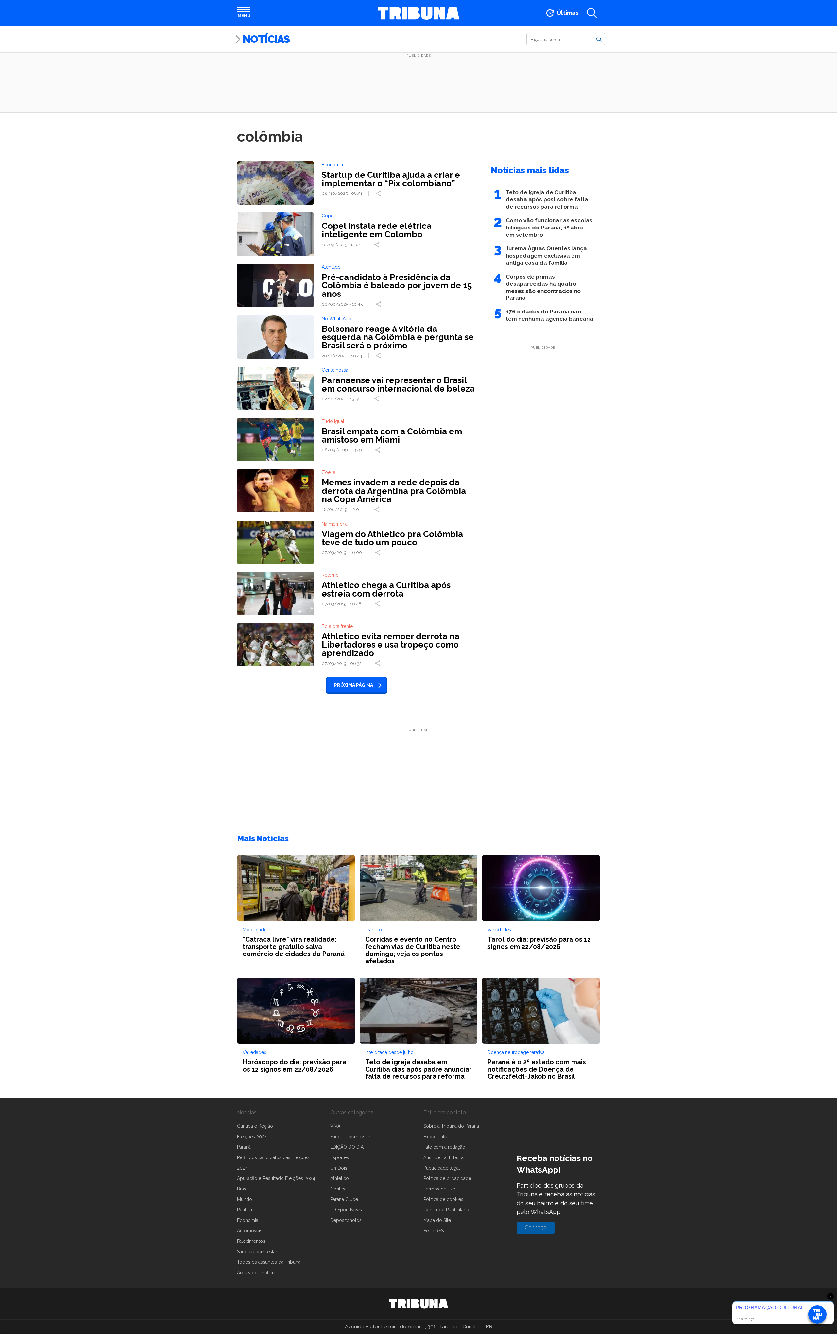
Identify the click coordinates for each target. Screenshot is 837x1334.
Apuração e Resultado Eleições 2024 (276, 1178)
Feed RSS (433, 1230)
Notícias (266, 39)
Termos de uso (439, 1188)
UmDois (338, 1168)
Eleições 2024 (252, 1136)
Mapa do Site (437, 1220)
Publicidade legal (441, 1168)
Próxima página (353, 685)
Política (244, 1209)
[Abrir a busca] (592, 13)
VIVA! (335, 1126)
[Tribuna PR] (418, 1303)
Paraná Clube (344, 1199)
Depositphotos (346, 1220)
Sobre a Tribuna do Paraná (451, 1126)
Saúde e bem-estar (257, 1251)
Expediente (435, 1136)
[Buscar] (599, 39)
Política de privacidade (447, 1178)
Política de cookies (443, 1199)
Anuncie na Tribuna (443, 1157)
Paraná (244, 1147)
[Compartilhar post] (379, 193)
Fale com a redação (444, 1147)
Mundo (244, 1199)
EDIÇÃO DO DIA (347, 1147)
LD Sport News (346, 1209)
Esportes (339, 1157)
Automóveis (249, 1230)
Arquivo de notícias (257, 1272)
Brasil (242, 1188)
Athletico (339, 1178)
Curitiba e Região (255, 1126)
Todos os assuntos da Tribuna (268, 1262)
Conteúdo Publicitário (446, 1209)
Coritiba (338, 1188)
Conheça (535, 1227)
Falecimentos (251, 1241)
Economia (247, 1220)
